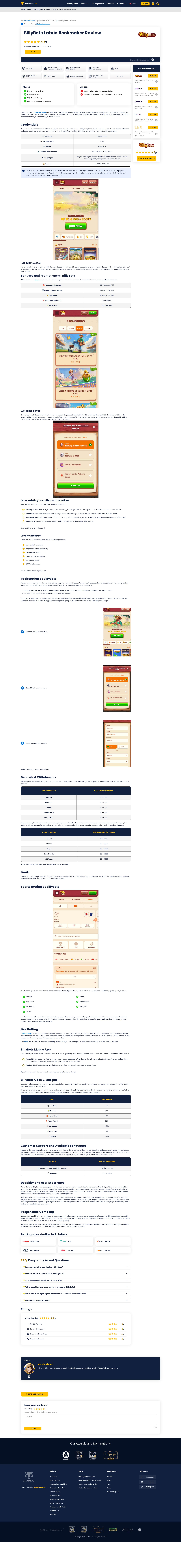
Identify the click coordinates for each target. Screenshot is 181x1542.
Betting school (98, 4)
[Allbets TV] (29, 3)
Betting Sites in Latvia (42, 10)
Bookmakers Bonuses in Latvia (90, 1480)
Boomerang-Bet (113, 1492)
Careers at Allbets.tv (58, 1507)
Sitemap (53, 1514)
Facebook (150, 1477)
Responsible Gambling (58, 1484)
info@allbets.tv (40, 1487)
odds (26, 1042)
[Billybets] (147, 35)
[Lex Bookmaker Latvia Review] (156, 134)
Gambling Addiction (57, 1488)
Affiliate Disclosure (57, 1499)
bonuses (38, 280)
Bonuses (84, 4)
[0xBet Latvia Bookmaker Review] (156, 94)
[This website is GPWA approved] (113, 1529)
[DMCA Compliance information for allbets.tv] (127, 1529)
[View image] (117, 632)
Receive (153, 76)
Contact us (54, 1511)
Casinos (110, 4)
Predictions (121, 4)
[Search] (157, 3)
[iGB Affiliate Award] (66, 1455)
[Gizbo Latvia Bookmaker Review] (156, 120)
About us (53, 1476)
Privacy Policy (55, 1495)
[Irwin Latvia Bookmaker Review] (156, 107)
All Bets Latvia (26, 10)
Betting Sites (72, 4)
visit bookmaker (34, 1394)
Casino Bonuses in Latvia (88, 1488)
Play (33, 52)
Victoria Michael (29, 21)
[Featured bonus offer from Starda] (152, 3)
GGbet (109, 1476)
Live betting (26, 1033)
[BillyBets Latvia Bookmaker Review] (156, 81)
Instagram (150, 1487)
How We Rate (55, 1480)
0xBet (109, 1480)
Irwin (108, 1484)
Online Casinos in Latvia (88, 1484)
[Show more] (120, 76)
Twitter (151, 1482)
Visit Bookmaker (146, 158)
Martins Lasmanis (43, 24)
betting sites (40, 112)
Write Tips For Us (56, 1503)
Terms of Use (55, 1492)
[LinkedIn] (29, 1376)
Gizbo (109, 1488)
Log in (145, 3)
